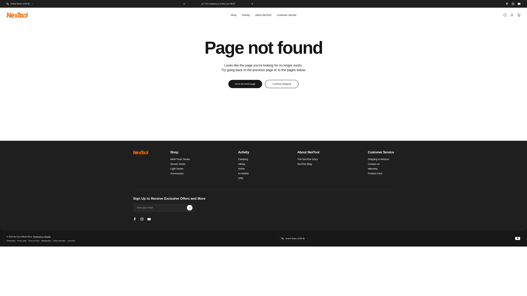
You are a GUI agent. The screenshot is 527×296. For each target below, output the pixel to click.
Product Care (375, 173)
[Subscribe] (189, 207)
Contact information (59, 240)
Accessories (177, 173)
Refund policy (11, 240)
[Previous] (184, 4)
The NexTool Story (307, 159)
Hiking (241, 164)
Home (241, 168)
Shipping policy (46, 240)
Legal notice (71, 240)
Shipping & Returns (378, 159)
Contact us (374, 164)
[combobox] (20, 4)
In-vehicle (243, 173)
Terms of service (34, 240)
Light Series (176, 168)
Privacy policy (22, 240)
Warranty (373, 168)
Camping (243, 159)
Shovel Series (178, 164)
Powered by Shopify (42, 236)
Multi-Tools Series (180, 159)
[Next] (252, 4)
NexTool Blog (304, 164)
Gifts (240, 178)
